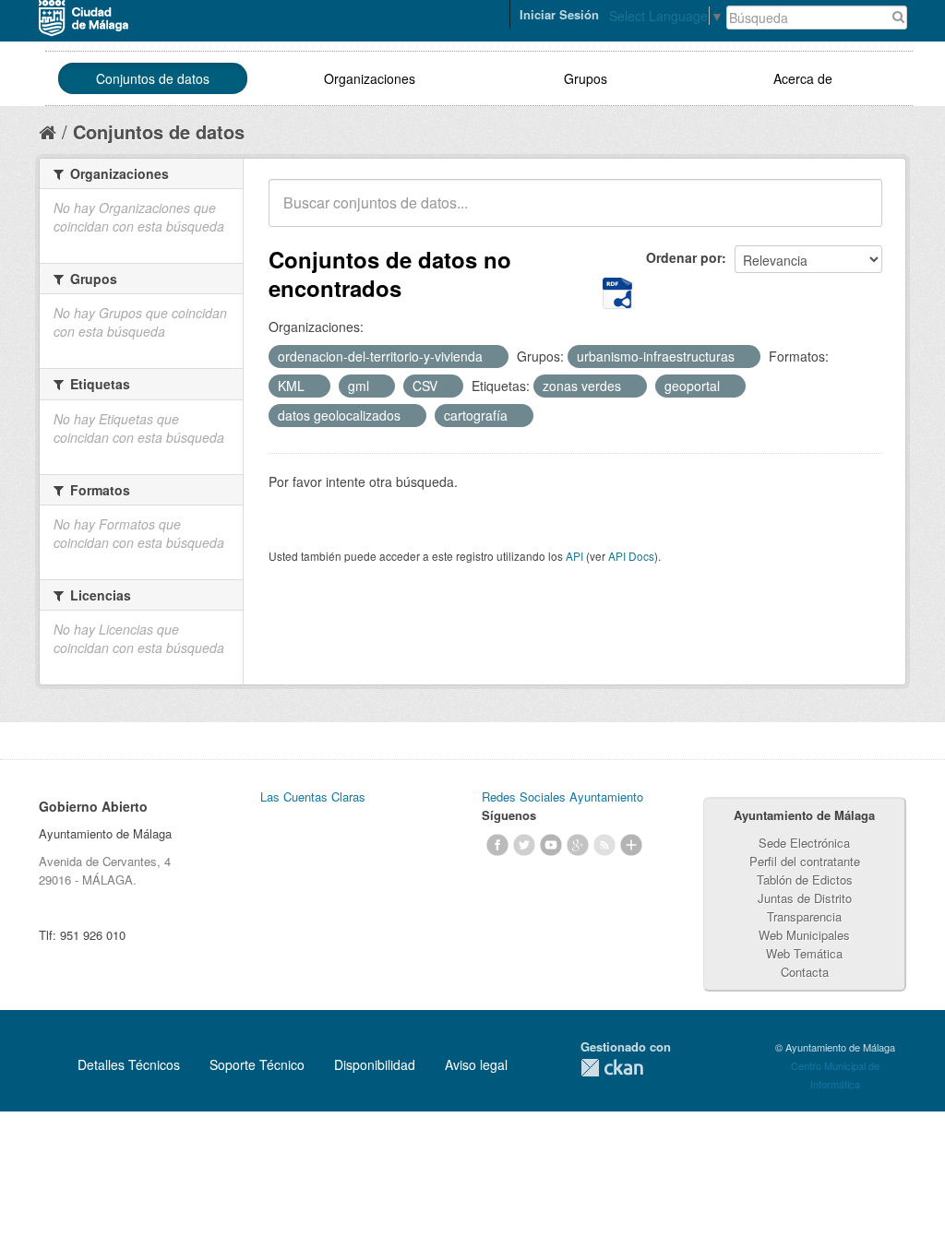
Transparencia (804, 916)
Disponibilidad (374, 1064)
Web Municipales (804, 935)
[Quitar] (492, 357)
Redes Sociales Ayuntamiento (562, 796)
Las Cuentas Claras (312, 796)
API (574, 556)
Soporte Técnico (257, 1064)
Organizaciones (369, 78)
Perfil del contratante (804, 861)
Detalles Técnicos (129, 1064)
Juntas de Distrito (805, 898)
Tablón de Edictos (805, 879)
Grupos (585, 78)
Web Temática (804, 953)
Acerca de (802, 78)
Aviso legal (476, 1064)
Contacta (805, 972)
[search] (855, 213)
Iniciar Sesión (559, 14)
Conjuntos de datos (152, 78)
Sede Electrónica (804, 842)
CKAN (611, 1067)
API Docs (631, 556)
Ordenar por (684, 257)
